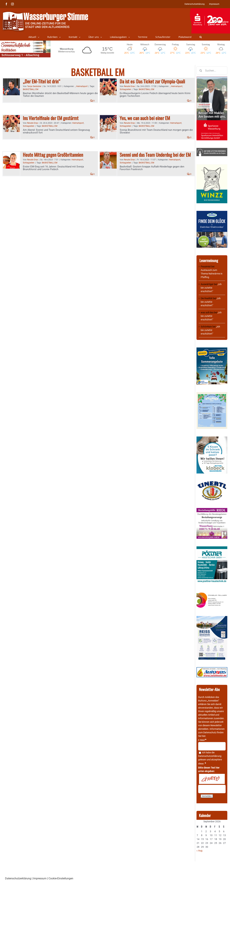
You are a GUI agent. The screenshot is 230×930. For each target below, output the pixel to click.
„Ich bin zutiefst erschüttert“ (211, 288)
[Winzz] (211, 165)
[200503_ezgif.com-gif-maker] (211, 438)
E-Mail (202, 740)
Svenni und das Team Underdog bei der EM (155, 154)
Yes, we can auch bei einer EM (145, 117)
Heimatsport (82, 86)
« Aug (199, 850)
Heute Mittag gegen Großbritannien (53, 154)
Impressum (39, 878)
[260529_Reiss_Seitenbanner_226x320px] (211, 617)
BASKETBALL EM (30, 89)
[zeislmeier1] (211, 669)
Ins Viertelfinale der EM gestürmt (51, 117)
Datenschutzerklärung (209, 756)
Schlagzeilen (125, 89)
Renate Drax (129, 86)
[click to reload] (212, 779)
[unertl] (211, 482)
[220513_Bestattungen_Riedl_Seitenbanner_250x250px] (211, 509)
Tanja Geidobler (34, 86)
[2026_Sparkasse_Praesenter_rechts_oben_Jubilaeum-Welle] (210, 10)
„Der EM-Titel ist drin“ (41, 81)
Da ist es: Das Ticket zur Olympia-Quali (152, 81)
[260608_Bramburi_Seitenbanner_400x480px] (211, 393)
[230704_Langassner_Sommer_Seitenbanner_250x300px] (211, 349)
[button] (200, 37)
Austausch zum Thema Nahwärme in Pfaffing (211, 273)
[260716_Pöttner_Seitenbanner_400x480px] (211, 548)
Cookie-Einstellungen (60, 878)
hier (203, 736)
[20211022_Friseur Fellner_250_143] (211, 592)
